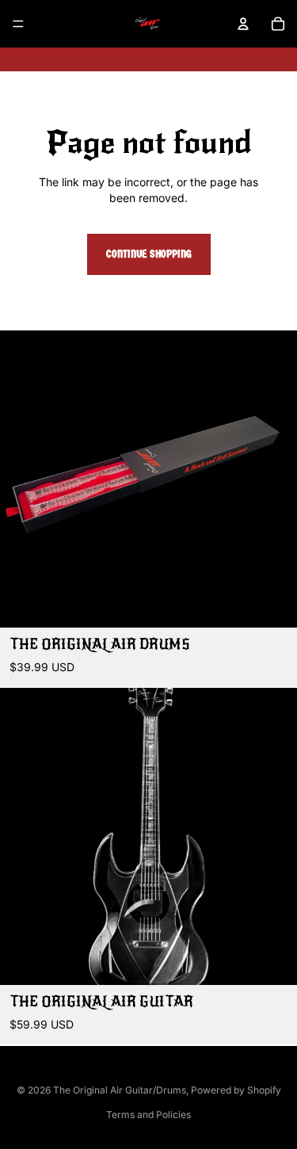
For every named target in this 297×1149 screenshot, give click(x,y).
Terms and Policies (148, 1114)
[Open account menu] (243, 23)
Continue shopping (149, 254)
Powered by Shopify (236, 1090)
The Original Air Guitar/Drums (119, 1090)
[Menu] (18, 24)
